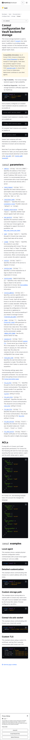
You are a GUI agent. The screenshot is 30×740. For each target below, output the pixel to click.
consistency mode (9, 204)
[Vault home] (4, 8)
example (5, 158)
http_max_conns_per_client (12, 230)
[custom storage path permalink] (23, 592)
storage (13, 16)
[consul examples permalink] (23, 544)
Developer (4, 14)
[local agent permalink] (14, 549)
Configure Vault (6, 16)
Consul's (17, 41)
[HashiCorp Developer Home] (9, 2)
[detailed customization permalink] (25, 570)
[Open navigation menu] (26, 2)
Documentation (16, 14)
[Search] (22, 2)
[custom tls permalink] (15, 637)
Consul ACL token (9, 322)
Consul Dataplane (11, 59)
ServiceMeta (24, 285)
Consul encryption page (11, 379)
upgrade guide (11, 68)
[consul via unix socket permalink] (25, 618)
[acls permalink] (10, 443)
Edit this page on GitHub (10, 664)
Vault (10, 14)
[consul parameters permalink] (25, 165)
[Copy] (26, 94)
